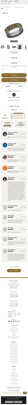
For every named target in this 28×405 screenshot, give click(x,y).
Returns (20, 86)
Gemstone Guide (14, 351)
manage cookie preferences (12, 398)
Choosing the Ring (14, 348)
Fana (14, 371)
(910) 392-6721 (14, 53)
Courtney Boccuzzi (12, 206)
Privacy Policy (18, 397)
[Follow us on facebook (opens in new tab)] (15, 321)
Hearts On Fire (14, 374)
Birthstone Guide (14, 350)
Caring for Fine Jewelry (14, 354)
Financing (14, 332)
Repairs (14, 333)
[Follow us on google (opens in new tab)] (13, 321)
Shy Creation (14, 380)
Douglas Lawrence (12, 237)
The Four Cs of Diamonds (14, 345)
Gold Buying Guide (14, 361)
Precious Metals (14, 353)
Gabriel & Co (14, 372)
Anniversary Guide (14, 359)
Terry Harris (11, 215)
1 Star (12, 118)
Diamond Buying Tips (14, 347)
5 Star (12, 113)
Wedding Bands (5, 12)
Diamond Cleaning (14, 356)
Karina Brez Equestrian (14, 375)
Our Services (14, 327)
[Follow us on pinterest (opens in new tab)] (19, 321)
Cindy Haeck (11, 155)
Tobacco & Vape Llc (13, 132)
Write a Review (14, 270)
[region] (14, 30)
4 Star (12, 114)
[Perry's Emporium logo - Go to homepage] (14, 7)
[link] (16, 1)
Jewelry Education (14, 343)
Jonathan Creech (12, 143)
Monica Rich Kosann (14, 379)
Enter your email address (14, 390)
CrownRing (14, 369)
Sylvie (14, 382)
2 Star (12, 117)
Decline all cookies (9, 401)
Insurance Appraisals (14, 330)
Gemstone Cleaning (14, 358)
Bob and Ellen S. (12, 249)
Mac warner (11, 228)
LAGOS (14, 377)
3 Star (12, 115)
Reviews (14, 110)
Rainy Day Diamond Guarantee (14, 336)
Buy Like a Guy (14, 362)
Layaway (14, 335)
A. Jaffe (14, 368)
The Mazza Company (14, 383)
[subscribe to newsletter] (25, 393)
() (24, 113)
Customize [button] (14, 80)
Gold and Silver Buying (14, 329)
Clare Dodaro (11, 177)
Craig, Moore (11, 166)
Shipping (7, 86)
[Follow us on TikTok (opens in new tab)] (11, 321)
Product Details (14, 106)
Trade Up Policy (14, 338)
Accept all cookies (18, 401)
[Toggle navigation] (2, 8)
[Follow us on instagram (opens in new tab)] (17, 321)
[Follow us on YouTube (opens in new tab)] (9, 321)
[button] (4, 1)
